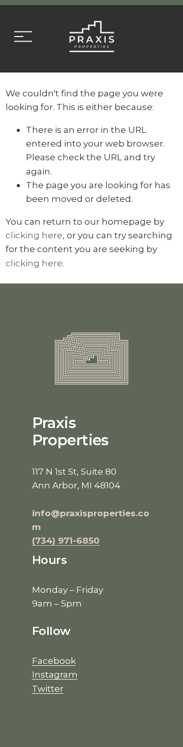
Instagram (55, 674)
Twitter (48, 688)
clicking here (34, 235)
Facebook (54, 660)
